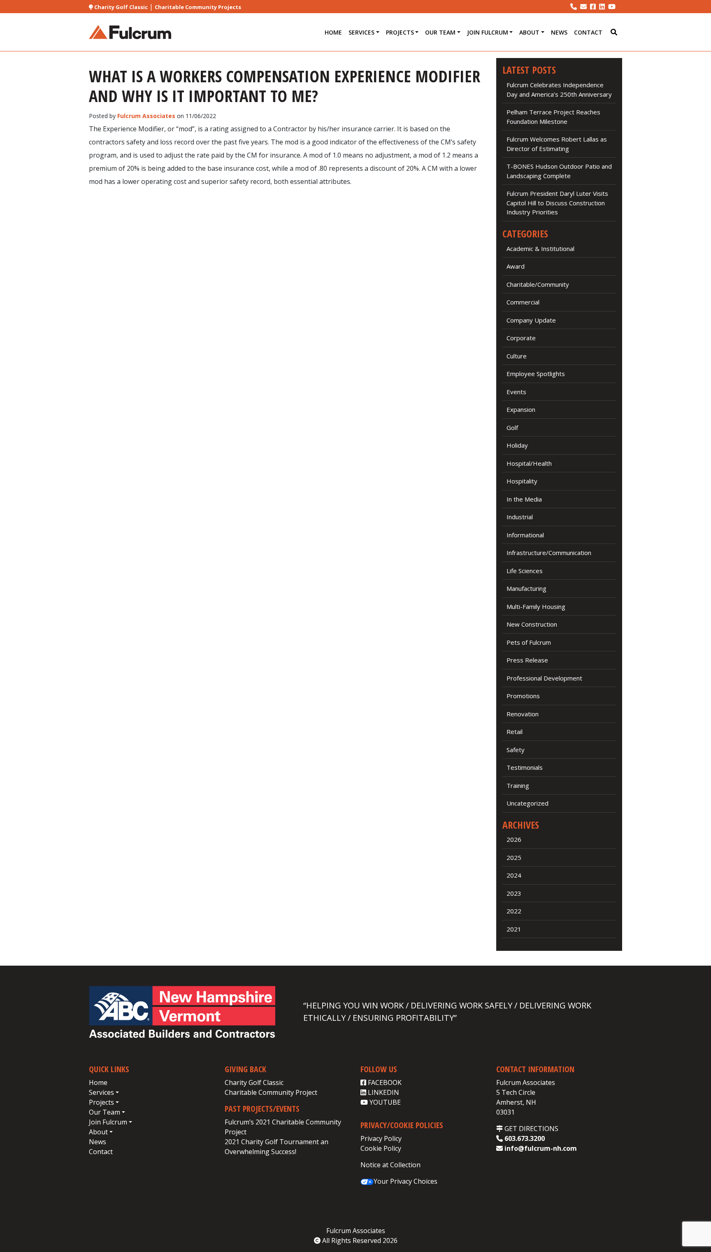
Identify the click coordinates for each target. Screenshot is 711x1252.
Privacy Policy (381, 1138)
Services (361, 32)
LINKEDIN (382, 1092)
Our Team (440, 32)
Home (333, 32)
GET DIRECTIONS (530, 1128)
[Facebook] (593, 6)
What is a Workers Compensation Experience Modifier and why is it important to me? (284, 86)
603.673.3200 (524, 1138)
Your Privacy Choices (405, 1181)
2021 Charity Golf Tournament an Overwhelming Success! (276, 1146)
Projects (400, 32)
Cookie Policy (380, 1148)
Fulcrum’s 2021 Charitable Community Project (283, 1126)
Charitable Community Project (271, 1092)
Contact (588, 32)
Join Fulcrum (487, 32)
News (559, 32)
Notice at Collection (390, 1164)
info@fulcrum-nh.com (540, 1148)
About (529, 32)
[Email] (583, 6)
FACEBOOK (384, 1082)
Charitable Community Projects (198, 7)
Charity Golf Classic (120, 7)
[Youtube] (612, 6)
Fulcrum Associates (146, 116)
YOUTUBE (384, 1102)
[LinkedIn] (602, 6)
